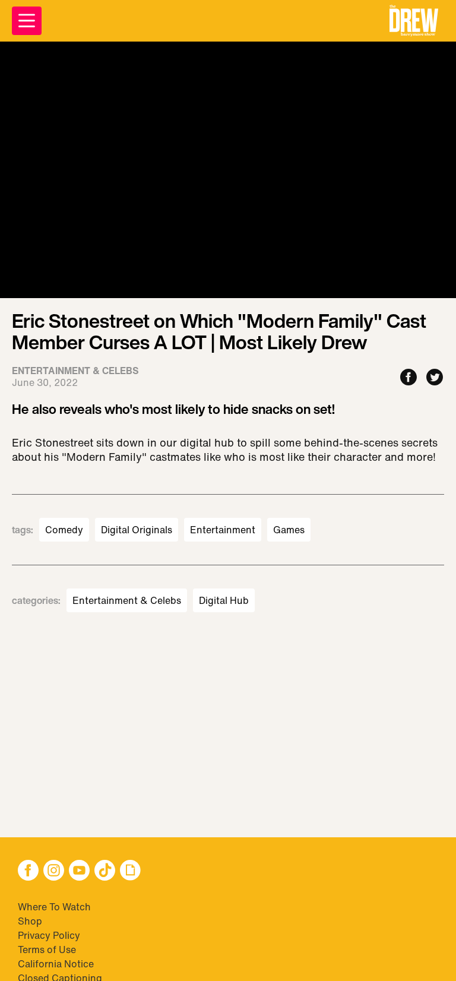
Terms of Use (47, 949)
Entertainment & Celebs (126, 600)
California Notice (56, 964)
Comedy (64, 530)
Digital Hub (224, 600)
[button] (414, 20)
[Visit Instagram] (53, 871)
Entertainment (222, 530)
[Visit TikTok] (104, 871)
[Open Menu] (27, 21)
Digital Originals (136, 530)
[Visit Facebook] (28, 871)
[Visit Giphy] (130, 871)
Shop (30, 921)
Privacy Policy (49, 935)
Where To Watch (54, 907)
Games (289, 530)
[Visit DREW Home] (414, 20)
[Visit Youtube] (79, 871)
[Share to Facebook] (408, 378)
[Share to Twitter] (434, 378)
